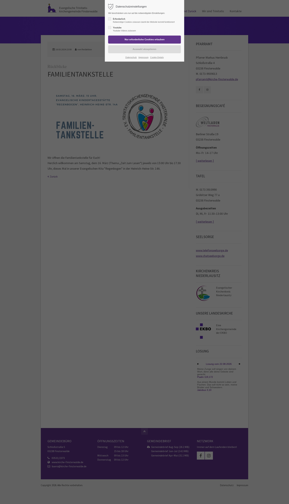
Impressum (143, 57)
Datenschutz (131, 57)
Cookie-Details (157, 57)
